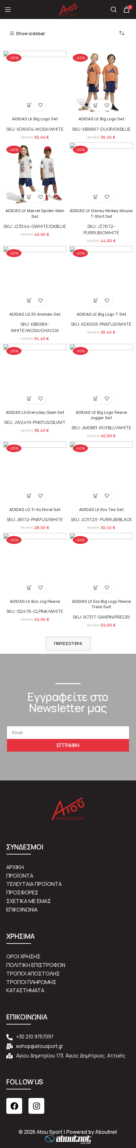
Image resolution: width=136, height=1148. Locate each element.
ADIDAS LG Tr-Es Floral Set (34, 509)
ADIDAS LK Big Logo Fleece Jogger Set (101, 415)
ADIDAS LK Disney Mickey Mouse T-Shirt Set (101, 213)
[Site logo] (68, 9)
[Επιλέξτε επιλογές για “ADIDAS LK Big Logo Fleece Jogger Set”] (95, 398)
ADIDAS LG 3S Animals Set (34, 314)
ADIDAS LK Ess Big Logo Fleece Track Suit (101, 604)
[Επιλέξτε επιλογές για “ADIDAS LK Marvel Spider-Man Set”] (29, 197)
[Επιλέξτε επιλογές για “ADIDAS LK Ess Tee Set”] (95, 495)
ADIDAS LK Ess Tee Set (101, 509)
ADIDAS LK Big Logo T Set (101, 314)
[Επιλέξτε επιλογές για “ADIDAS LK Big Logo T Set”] (95, 300)
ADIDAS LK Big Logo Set (35, 119)
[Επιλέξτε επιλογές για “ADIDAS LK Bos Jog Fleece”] (29, 587)
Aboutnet (106, 1132)
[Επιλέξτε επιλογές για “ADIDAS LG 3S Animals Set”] (29, 300)
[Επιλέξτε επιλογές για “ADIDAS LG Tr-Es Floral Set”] (29, 495)
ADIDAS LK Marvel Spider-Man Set (34, 213)
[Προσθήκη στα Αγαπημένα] (40, 105)
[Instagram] (36, 1106)
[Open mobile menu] (8, 9)
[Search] (114, 9)
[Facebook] (14, 1106)
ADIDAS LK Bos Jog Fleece (35, 601)
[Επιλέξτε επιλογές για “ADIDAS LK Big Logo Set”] (29, 105)
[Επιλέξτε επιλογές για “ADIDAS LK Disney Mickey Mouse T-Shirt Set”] (95, 197)
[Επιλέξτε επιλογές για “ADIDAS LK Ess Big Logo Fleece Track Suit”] (95, 587)
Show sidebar (30, 33)
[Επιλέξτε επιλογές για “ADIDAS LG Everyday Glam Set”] (29, 398)
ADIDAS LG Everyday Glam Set (35, 412)
